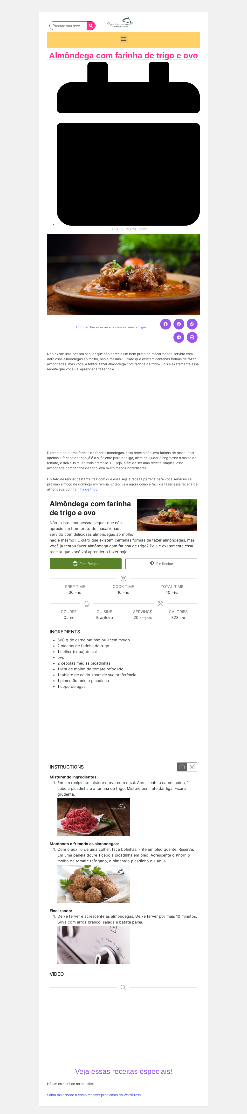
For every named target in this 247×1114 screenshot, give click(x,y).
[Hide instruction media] (192, 767)
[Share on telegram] (178, 337)
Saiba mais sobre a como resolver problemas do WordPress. (94, 1095)
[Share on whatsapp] (192, 324)
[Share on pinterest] (178, 324)
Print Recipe (88, 564)
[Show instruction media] (182, 767)
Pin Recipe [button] (164, 564)
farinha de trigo (85, 489)
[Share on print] (192, 337)
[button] (124, 39)
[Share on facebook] (165, 324)
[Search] (91, 26)
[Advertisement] (123, 410)
